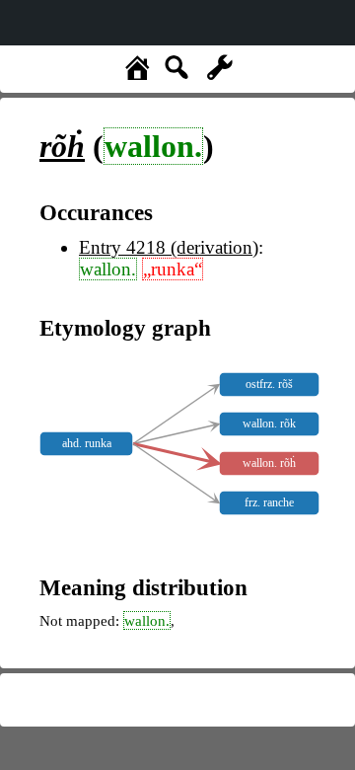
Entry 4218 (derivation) (168, 247)
